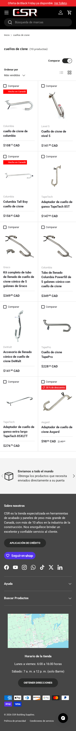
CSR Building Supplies (23, 714)
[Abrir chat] (63, 718)
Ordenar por (11, 69)
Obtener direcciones (38, 682)
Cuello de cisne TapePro (51, 354)
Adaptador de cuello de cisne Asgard (56, 429)
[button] (69, 12)
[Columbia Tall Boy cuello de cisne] (19, 176)
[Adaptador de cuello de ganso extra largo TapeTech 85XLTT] (19, 401)
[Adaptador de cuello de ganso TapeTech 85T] (57, 176)
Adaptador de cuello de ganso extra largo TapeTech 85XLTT (18, 431)
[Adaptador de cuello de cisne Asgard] (57, 401)
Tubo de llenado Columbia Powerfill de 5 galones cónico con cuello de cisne (56, 279)
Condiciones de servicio (42, 721)
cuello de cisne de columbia (15, 133)
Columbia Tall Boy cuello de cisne (15, 204)
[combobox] (38, 22)
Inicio (7, 35)
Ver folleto (60, 3)
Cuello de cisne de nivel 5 (53, 134)
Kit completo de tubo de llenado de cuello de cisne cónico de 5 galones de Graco (18, 279)
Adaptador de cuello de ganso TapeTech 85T (56, 204)
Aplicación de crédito (25, 542)
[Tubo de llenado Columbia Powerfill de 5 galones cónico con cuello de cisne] (57, 247)
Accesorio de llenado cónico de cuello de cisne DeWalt (17, 356)
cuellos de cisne (21, 35)
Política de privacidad (15, 721)
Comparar (54, 60)
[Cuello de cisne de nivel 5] (57, 105)
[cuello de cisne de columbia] (19, 105)
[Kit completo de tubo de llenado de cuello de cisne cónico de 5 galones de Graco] (19, 246)
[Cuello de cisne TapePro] (57, 326)
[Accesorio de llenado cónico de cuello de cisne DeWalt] (19, 326)
